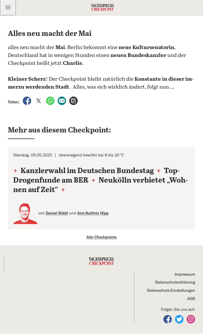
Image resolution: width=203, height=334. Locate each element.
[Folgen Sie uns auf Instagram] (191, 319)
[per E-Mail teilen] (62, 100)
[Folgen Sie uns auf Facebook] (168, 319)
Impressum (185, 274)
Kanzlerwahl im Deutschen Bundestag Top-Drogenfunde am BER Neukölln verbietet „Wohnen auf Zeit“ (100, 180)
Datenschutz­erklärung (175, 282)
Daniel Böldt (57, 213)
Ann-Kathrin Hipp (93, 213)
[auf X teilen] (39, 100)
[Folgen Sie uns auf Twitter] (179, 319)
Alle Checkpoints (101, 237)
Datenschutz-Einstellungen (171, 290)
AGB (191, 299)
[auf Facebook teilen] (27, 100)
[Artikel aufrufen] (73, 100)
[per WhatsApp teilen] (51, 100)
